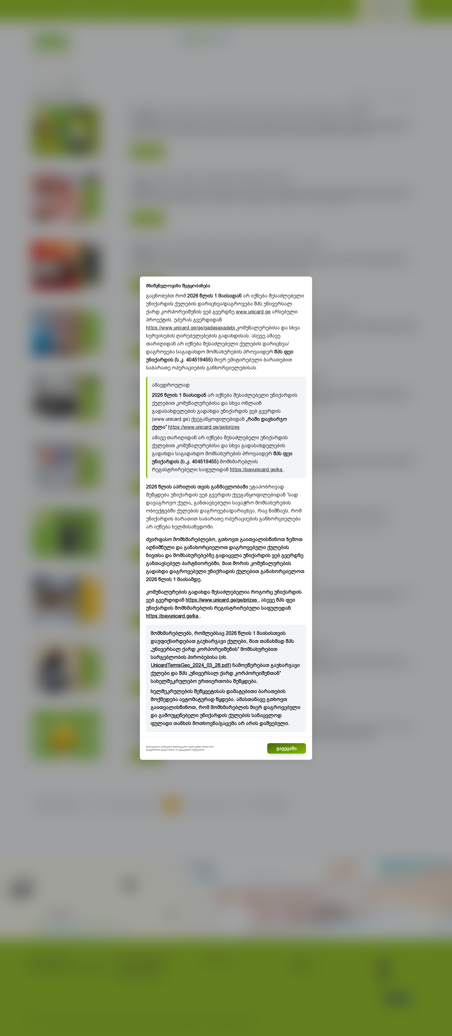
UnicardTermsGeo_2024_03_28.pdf (190, 665)
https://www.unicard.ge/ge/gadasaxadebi (191, 327)
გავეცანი (286, 748)
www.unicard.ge (253, 311)
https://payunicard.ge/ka (256, 469)
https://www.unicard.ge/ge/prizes (204, 427)
